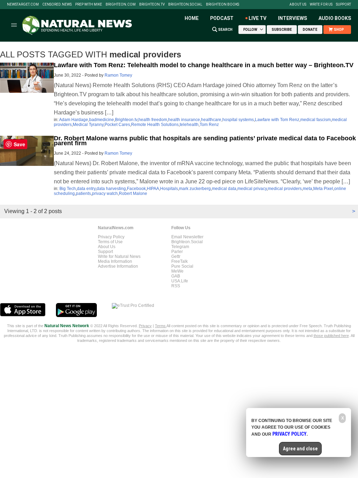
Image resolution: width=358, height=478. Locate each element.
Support (343, 4)
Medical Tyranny (88, 124)
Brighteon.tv (152, 4)
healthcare (211, 119)
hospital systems (238, 119)
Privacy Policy (111, 236)
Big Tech (67, 188)
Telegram (180, 246)
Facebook (136, 188)
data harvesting (111, 188)
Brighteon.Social (185, 4)
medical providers (285, 188)
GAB (175, 276)
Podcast (222, 18)
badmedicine (101, 119)
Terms (160, 326)
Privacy (145, 326)
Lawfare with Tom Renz (277, 119)
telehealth (189, 124)
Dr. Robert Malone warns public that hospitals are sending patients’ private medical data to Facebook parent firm (205, 141)
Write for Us (321, 4)
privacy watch (105, 193)
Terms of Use (110, 241)
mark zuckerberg (195, 188)
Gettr (175, 256)
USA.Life (179, 281)
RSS (175, 285)
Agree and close (300, 448)
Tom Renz (209, 124)
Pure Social (182, 266)
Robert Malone (133, 193)
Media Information (115, 261)
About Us (297, 4)
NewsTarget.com (23, 4)
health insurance (184, 119)
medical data (224, 188)
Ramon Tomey (118, 75)
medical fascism (315, 119)
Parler (177, 251)
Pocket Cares (117, 124)
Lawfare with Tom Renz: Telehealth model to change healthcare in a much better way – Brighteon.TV (203, 65)
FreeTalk (179, 261)
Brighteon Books (222, 4)
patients (83, 193)
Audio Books (334, 18)
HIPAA (153, 188)
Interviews (292, 18)
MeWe (177, 271)
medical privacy (252, 188)
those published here (331, 335)
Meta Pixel (323, 188)
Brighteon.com (121, 4)
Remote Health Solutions (155, 124)
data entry (86, 188)
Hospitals (169, 188)
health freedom (152, 119)
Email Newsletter (187, 236)
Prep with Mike (88, 4)
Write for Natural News (119, 256)
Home (192, 18)
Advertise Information (118, 266)
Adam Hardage (73, 119)
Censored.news (57, 4)
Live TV (257, 18)
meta (307, 188)
